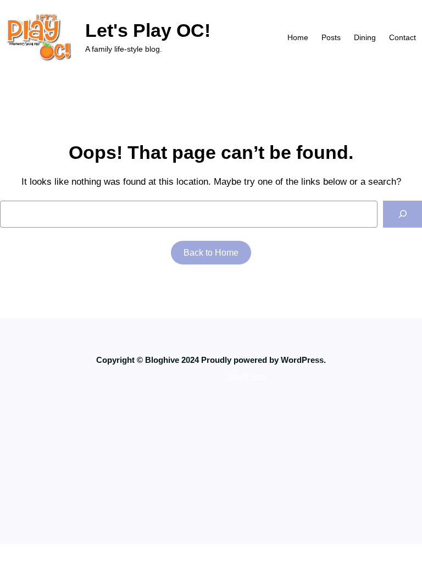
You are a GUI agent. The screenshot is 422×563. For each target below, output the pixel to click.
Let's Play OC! (147, 30)
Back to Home (211, 252)
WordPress (246, 376)
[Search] (402, 214)
